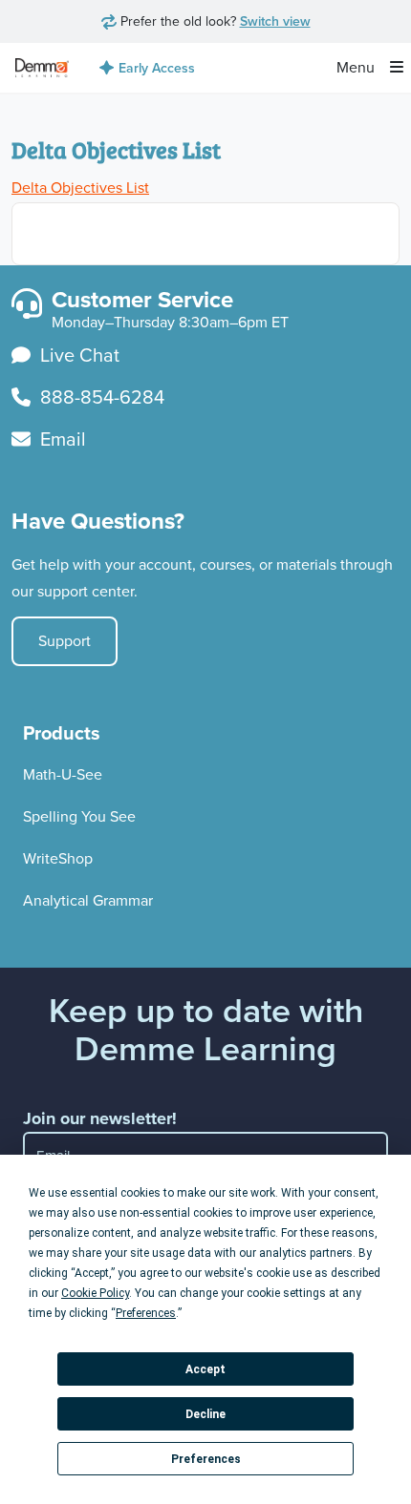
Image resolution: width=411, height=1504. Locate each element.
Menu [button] (357, 67)
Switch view (275, 21)
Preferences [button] (146, 1313)
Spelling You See (79, 816)
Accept (205, 1369)
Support (64, 641)
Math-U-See (62, 774)
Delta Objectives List (80, 187)
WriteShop (58, 858)
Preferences (206, 1459)
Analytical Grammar (88, 900)
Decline (205, 1414)
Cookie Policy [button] (95, 1293)
